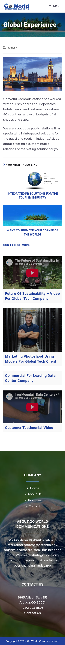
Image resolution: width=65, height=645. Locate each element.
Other (12, 48)
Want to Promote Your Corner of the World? (32, 232)
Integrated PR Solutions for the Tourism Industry (32, 195)
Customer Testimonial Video (29, 427)
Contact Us (32, 613)
